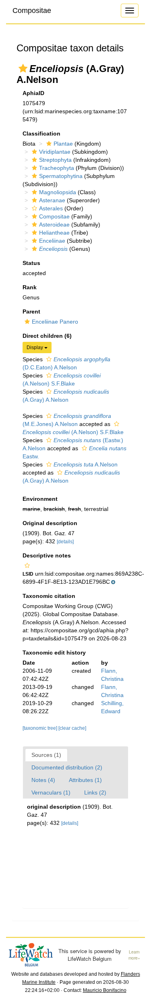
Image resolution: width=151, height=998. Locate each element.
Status (31, 263)
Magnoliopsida (57, 192)
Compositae (31, 10)
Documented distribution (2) (66, 767)
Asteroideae (54, 224)
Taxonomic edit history (54, 652)
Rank (30, 287)
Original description (50, 523)
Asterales (51, 208)
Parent (31, 311)
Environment (40, 499)
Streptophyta (55, 160)
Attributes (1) (85, 780)
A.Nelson (86, 464)
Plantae (63, 143)
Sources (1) (46, 755)
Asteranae (52, 200)
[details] (65, 542)
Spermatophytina (61, 176)
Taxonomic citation (49, 596)
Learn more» (134, 955)
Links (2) (95, 792)
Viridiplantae (54, 151)
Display (35, 347)
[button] (23, 68)
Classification (41, 133)
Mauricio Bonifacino (104, 990)
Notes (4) (43, 780)
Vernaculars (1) (50, 792)
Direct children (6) (47, 336)
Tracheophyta (56, 168)
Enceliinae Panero (55, 321)
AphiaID (33, 93)
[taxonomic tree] (40, 728)
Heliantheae (54, 232)
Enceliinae (52, 240)
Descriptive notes (47, 555)
